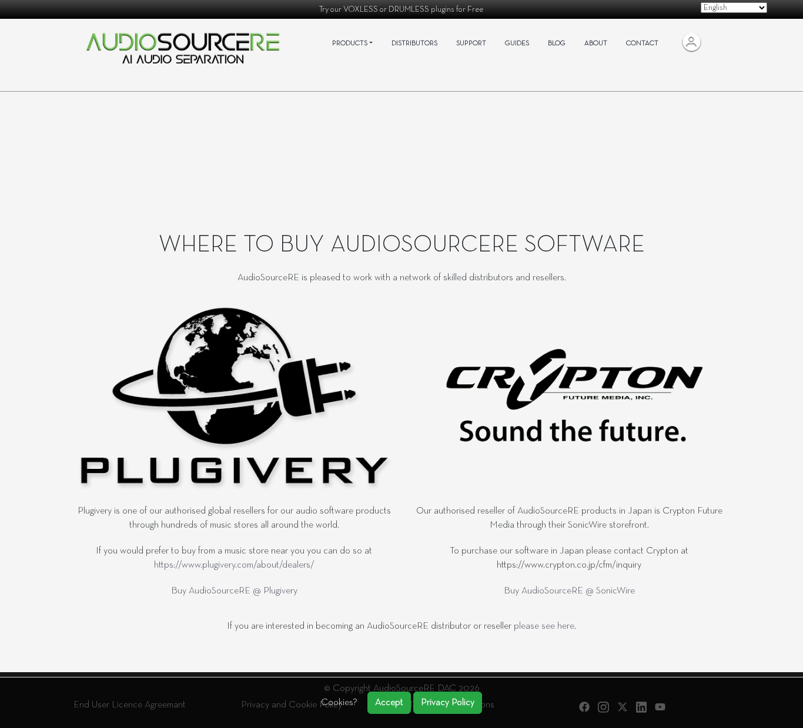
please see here (544, 626)
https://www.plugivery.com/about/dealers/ (234, 565)
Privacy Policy (447, 702)
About (595, 43)
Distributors (414, 43)
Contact (642, 43)
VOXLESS (360, 9)
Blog (557, 43)
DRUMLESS (409, 9)
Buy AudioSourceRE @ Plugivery (234, 591)
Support (471, 43)
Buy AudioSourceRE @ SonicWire (569, 591)
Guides (517, 43)
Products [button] (349, 43)
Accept (389, 702)
